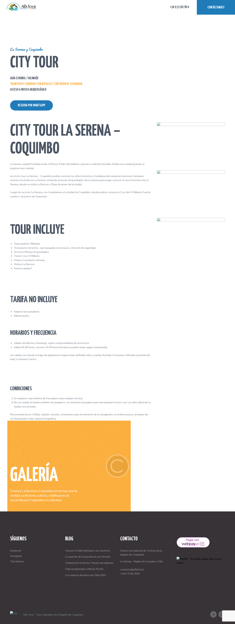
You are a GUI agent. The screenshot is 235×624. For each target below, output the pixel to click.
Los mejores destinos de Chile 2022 (85, 575)
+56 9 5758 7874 (130, 573)
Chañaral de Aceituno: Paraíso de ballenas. (89, 562)
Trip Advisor (17, 561)
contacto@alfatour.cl (132, 569)
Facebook (15, 550)
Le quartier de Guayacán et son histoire (87, 556)
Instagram (16, 555)
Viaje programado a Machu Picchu (84, 568)
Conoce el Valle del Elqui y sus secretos (87, 550)
